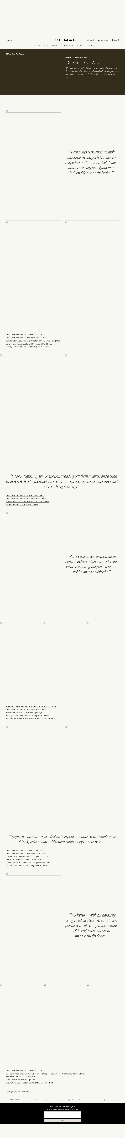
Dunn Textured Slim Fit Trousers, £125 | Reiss (26, 338)
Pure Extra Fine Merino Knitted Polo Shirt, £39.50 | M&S (31, 706)
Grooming (68, 45)
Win (91, 45)
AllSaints (52, 1074)
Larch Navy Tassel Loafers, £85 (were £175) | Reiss (29, 344)
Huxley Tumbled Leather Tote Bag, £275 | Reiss (27, 347)
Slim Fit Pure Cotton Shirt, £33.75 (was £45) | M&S (28, 857)
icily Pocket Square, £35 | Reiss (21, 1080)
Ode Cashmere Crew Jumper (19, 1074)
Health (80, 45)
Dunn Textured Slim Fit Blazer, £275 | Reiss (25, 335)
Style (37, 45)
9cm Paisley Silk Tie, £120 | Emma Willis (24, 860)
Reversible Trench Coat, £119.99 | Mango (24, 712)
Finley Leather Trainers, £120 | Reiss (22, 504)
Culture (56, 45)
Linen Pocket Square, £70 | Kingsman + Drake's (27, 866)
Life (46, 45)
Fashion (68, 57)
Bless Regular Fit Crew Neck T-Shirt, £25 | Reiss (27, 501)
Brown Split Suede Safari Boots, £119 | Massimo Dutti (29, 718)
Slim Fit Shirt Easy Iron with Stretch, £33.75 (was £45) (30, 341)
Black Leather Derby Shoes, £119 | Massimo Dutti (28, 863)
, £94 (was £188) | (40, 1074)
